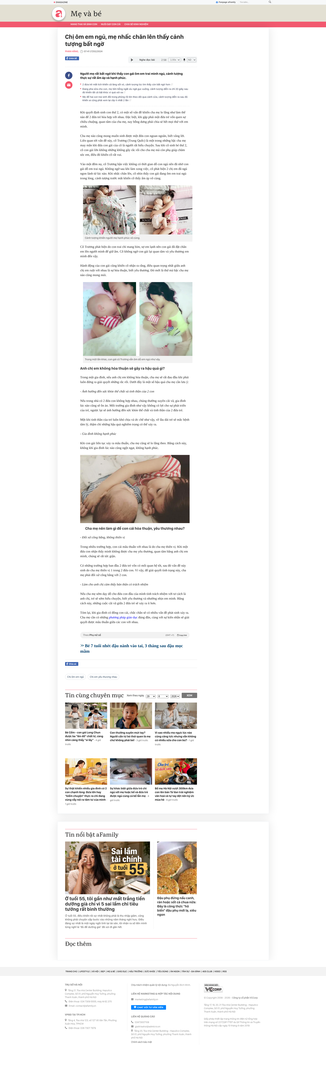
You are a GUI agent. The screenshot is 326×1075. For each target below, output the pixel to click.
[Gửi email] (68, 85)
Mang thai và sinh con (84, 24)
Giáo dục (122, 971)
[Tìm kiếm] (270, 2)
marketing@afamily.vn (146, 999)
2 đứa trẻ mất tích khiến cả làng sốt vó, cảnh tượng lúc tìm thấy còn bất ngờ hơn (126, 84)
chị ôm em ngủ (75, 676)
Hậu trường (135, 971)
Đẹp (103, 971)
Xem (189, 695)
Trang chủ (71, 971)
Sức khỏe (150, 971)
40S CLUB (207, 971)
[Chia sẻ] (68, 75)
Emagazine (62, 2)
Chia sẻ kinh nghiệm (136, 24)
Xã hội (95, 971)
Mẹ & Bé (111, 971)
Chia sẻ (73, 58)
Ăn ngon (175, 971)
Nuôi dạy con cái (111, 24)
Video (217, 971)
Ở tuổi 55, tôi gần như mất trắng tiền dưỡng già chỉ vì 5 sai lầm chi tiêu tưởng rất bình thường (105, 904)
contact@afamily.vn (86, 1006)
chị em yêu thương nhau (103, 676)
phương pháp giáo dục (123, 617)
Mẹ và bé (86, 14)
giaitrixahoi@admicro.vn (147, 1026)
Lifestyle (84, 971)
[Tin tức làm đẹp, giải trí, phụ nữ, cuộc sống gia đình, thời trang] (59, 14)
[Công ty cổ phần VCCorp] (213, 988)
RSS (225, 971)
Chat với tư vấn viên (150, 1007)
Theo (135, 635)
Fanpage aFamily (227, 2)
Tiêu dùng (162, 971)
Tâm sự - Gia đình (191, 971)
